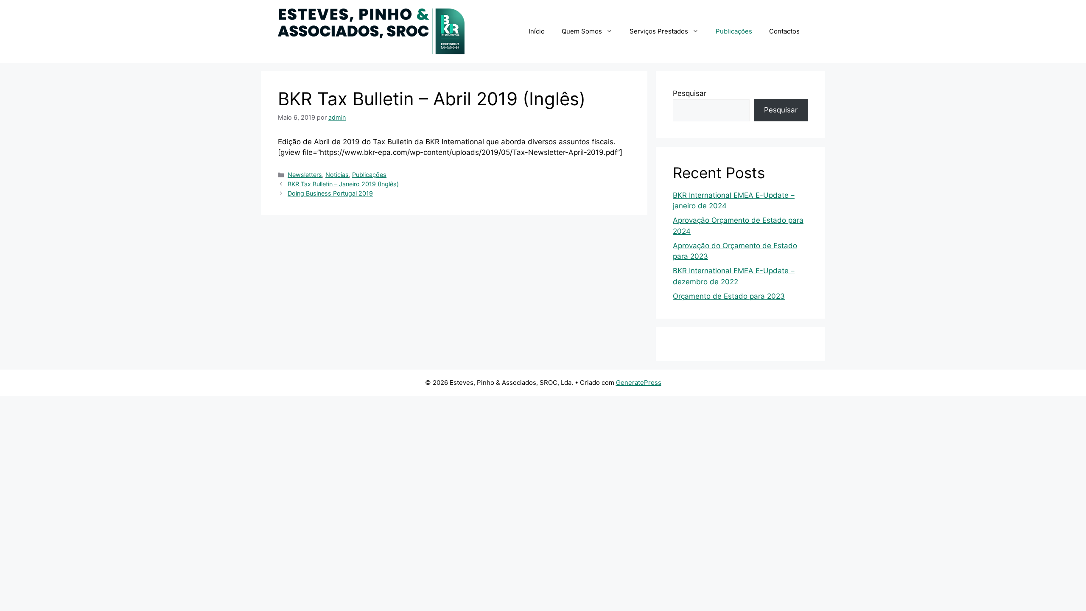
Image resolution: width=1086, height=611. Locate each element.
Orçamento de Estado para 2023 (729, 296)
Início (537, 31)
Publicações (734, 31)
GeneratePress (638, 382)
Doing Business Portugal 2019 (330, 193)
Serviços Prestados (659, 31)
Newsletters (305, 174)
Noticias (337, 174)
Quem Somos (582, 31)
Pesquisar (689, 93)
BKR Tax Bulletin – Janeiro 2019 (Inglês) (343, 184)
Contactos (784, 31)
